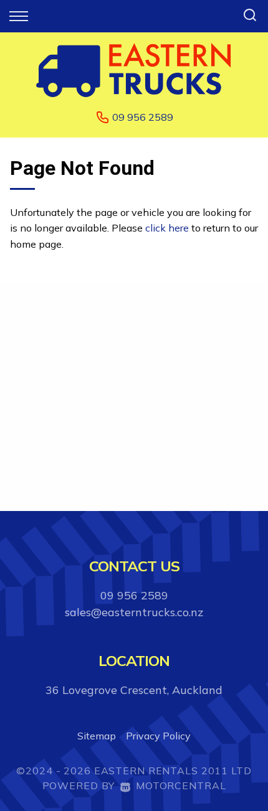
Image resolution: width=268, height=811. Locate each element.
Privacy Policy (158, 735)
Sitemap (96, 735)
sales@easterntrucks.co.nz (134, 612)
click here (167, 228)
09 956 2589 (142, 117)
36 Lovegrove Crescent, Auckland (134, 690)
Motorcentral (181, 785)
